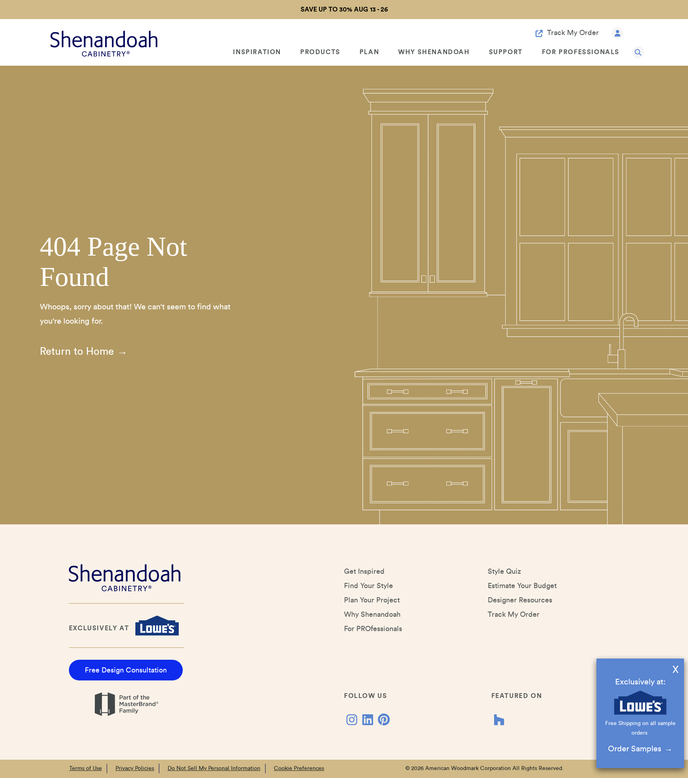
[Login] (618, 32)
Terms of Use (85, 768)
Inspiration (257, 52)
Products (320, 52)
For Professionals (581, 52)
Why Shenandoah (433, 52)
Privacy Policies (134, 768)
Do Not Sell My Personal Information (214, 768)
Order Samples (634, 749)
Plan (369, 52)
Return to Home (77, 351)
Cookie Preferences (299, 768)
